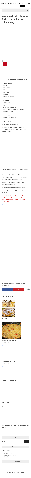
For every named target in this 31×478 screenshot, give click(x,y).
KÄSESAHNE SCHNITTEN (8, 361)
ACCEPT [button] (22, 5)
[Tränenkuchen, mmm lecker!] (11, 366)
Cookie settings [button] (14, 5)
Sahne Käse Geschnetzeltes (9, 340)
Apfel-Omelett (5, 318)
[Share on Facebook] (7, 289)
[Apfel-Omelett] (8, 316)
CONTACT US (10, 472)
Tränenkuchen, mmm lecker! (9, 380)
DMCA (15, 472)
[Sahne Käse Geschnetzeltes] (11, 338)
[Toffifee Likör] (15, 385)
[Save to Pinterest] (18, 289)
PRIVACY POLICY (20, 472)
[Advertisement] (15, 42)
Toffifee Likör (5, 402)
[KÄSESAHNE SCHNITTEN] (10, 345)
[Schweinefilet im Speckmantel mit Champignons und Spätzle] (11, 407)
